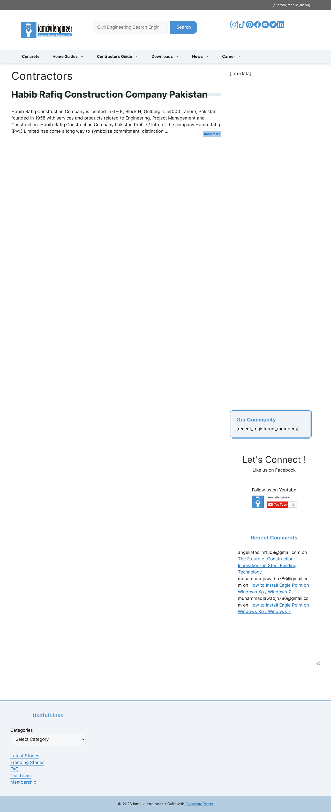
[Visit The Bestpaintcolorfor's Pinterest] (250, 26)
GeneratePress (199, 803)
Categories (21, 730)
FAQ (14, 768)
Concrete (31, 56)
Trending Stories (27, 762)
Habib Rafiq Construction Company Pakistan (109, 94)
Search (183, 27)
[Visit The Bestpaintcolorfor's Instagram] (234, 26)
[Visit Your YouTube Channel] (265, 26)
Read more (212, 134)
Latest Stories (24, 755)
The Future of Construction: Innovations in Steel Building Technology (267, 565)
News (197, 56)
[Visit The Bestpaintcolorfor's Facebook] (257, 26)
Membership (23, 782)
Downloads (162, 56)
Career (228, 56)
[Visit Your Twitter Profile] (273, 26)
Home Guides (65, 56)
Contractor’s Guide (114, 56)
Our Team (20, 775)
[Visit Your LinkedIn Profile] (281, 28)
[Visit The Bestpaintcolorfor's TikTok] (242, 26)
